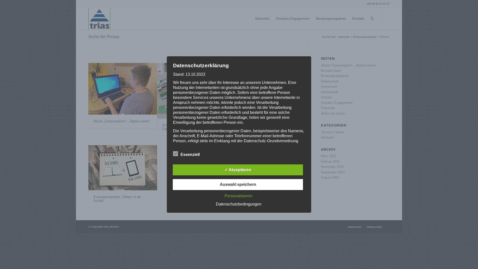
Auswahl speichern (238, 184)
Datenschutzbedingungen (238, 204)
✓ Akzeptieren (238, 170)
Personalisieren (238, 196)
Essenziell (190, 154)
